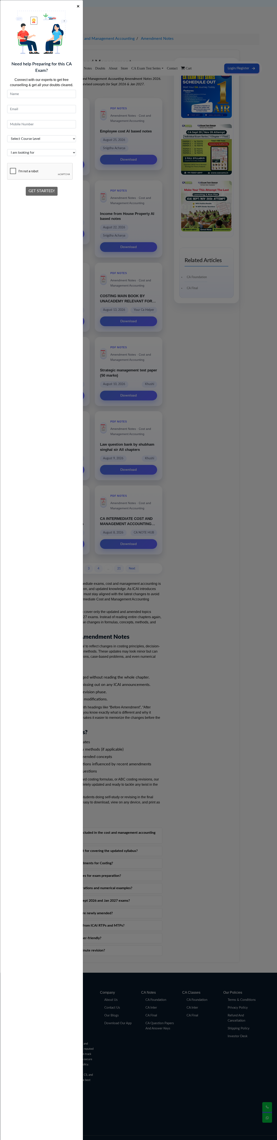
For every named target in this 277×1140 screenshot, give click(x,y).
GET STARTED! (42, 191)
